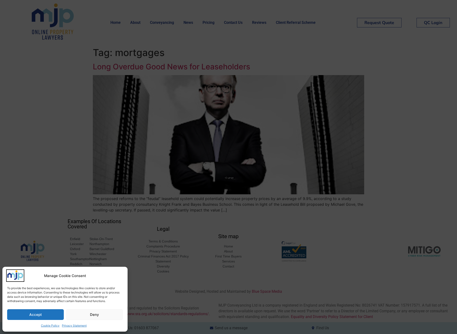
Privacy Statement (74, 325)
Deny (94, 314)
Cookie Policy (50, 325)
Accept (35, 314)
